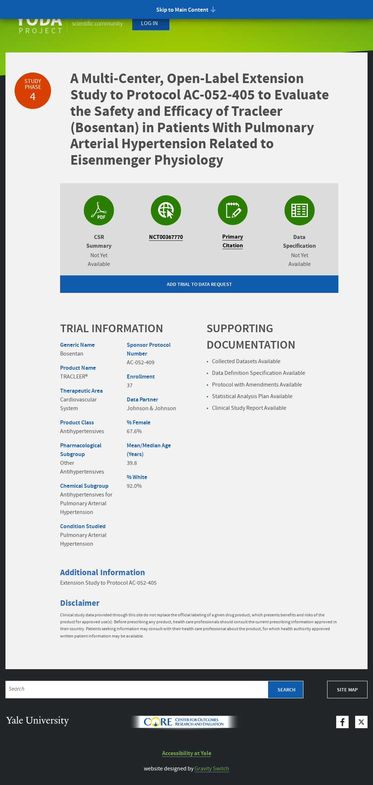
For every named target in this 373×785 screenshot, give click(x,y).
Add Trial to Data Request (199, 284)
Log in (149, 23)
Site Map (347, 690)
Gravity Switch (212, 769)
